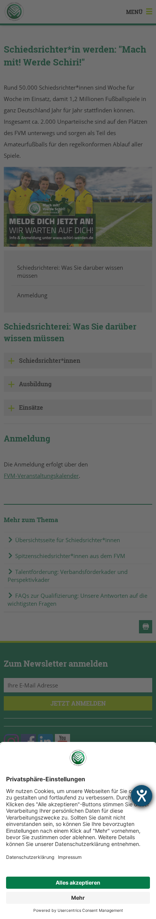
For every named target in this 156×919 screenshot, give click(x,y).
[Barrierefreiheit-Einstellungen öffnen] (141, 795)
